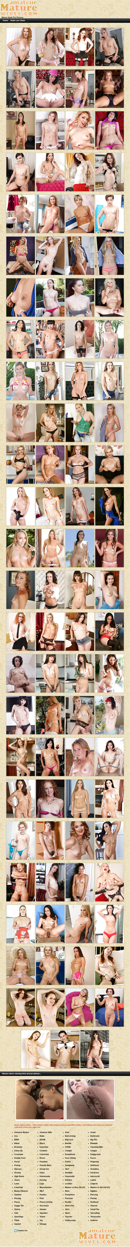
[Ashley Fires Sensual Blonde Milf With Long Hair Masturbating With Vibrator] (79, 254)
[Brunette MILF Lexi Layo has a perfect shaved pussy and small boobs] (50, 588)
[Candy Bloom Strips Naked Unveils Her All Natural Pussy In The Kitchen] (50, 129)
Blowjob (94, 1143)
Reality (68, 1202)
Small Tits (94, 1209)
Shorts (17, 1209)
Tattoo (42, 1217)
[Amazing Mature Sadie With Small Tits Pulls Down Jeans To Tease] (109, 379)
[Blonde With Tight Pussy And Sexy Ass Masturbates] (20, 212)
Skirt (67, 1209)
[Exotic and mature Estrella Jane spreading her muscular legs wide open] (50, 755)
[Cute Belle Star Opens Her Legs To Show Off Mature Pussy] (109, 171)
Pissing (17, 1198)
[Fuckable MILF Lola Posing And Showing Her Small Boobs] (20, 797)
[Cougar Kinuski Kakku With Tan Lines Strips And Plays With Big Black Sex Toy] (79, 463)
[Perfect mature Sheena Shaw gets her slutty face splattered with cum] (50, 505)
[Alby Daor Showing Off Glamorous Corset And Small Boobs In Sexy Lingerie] (79, 379)
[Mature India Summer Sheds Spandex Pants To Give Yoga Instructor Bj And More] (109, 922)
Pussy (17, 1202)
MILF (42, 1191)
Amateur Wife (46, 1132)
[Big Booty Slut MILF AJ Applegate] (20, 505)
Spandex (44, 1213)
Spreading (95, 1213)
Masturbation (46, 1187)
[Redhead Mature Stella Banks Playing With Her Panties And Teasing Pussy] (109, 1006)
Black (42, 1143)
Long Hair (18, 1187)
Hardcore (94, 1173)
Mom (67, 1191)
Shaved (93, 1206)
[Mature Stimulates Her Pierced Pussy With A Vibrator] (109, 129)
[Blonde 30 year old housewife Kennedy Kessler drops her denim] (20, 254)
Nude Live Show (17, 20)
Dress (42, 1158)
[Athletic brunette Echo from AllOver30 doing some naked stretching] (50, 87)
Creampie (18, 1154)
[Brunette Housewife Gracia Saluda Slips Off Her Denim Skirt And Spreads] (20, 338)
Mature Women (21, 1191)
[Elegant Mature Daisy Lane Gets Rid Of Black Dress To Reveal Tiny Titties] (50, 421)
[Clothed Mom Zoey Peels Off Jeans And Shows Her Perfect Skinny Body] (50, 379)
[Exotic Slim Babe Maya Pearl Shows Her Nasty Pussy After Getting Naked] (109, 630)
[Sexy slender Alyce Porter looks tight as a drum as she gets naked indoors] (109, 714)
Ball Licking (70, 1136)
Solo (16, 1213)
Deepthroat (70, 1154)
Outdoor (18, 1195)
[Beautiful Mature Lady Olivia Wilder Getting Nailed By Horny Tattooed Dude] (94, 1048)
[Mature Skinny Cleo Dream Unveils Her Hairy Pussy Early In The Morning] (20, 672)
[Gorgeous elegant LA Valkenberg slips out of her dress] (50, 547)
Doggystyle (95, 1154)
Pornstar (69, 1198)
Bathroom (94, 1136)
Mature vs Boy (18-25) (75, 1187)
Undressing (70, 1220)
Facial (17, 1162)
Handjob (68, 1173)
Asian (93, 1132)
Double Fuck (20, 1158)
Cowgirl (68, 1151)
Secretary (44, 1206)
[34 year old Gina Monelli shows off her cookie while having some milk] (79, 129)
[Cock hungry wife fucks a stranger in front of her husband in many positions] (109, 212)
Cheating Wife (96, 1147)
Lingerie (94, 1184)
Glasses (18, 1169)
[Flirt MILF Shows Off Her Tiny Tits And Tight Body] (50, 672)
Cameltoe (44, 1147)
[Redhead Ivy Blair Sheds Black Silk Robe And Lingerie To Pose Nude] (109, 964)
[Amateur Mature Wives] (18, 15)
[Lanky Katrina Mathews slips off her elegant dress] (79, 714)
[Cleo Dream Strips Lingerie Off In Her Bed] (79, 338)
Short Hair (69, 1206)
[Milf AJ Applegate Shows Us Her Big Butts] (20, 547)
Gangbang (69, 1165)
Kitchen (68, 1180)
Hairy (42, 1173)
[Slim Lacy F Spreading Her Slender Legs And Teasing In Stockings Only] (20, 45)
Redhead (94, 1202)
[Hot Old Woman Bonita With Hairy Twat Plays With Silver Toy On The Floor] (79, 1006)
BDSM (42, 1140)
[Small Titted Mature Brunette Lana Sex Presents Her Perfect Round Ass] (35, 1048)
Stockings (18, 1217)
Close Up (18, 1151)
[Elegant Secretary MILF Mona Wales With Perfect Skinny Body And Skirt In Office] (50, 254)
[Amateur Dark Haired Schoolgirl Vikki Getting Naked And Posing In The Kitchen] (65, 1048)
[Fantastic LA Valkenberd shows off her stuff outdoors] (50, 714)
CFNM (68, 1147)
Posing (93, 1198)
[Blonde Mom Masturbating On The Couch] (109, 296)
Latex (16, 1184)
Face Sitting (70, 1158)
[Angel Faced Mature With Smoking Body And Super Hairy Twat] (50, 839)
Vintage (43, 1224)
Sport (67, 1213)
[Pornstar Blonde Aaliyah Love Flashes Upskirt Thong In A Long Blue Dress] (79, 922)
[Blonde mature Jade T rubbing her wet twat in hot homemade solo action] (109, 463)
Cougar (93, 1151)
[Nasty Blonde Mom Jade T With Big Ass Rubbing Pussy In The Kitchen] (20, 463)
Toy (41, 1220)
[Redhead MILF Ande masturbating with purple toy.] (50, 797)
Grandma (94, 1169)
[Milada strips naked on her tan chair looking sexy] (20, 714)
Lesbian (68, 1184)
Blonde (68, 1143)
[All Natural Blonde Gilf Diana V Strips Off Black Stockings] (20, 421)
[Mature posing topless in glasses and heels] (20, 630)
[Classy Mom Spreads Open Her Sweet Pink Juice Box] (79, 45)
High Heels (19, 1176)
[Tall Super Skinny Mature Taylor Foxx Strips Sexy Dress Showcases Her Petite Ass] (79, 588)
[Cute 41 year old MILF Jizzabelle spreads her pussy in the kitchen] (79, 87)
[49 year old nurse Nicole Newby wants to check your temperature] (109, 547)
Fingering (94, 1162)
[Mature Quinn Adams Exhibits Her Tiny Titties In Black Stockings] (79, 505)
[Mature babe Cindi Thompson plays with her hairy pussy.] (20, 588)
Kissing (43, 1180)
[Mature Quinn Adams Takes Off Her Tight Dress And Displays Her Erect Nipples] (79, 839)
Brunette (18, 1147)
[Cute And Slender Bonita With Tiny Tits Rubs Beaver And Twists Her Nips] (50, 463)
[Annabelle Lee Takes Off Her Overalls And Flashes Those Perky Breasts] (50, 296)
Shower (43, 1209)
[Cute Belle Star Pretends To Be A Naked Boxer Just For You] (50, 45)
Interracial (95, 1176)
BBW (16, 1140)
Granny (17, 1173)
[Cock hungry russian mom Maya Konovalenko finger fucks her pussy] (50, 212)
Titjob (16, 1220)
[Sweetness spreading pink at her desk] (20, 171)
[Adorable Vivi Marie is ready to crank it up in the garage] (50, 338)
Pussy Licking (46, 1202)
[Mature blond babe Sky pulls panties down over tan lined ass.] (79, 755)
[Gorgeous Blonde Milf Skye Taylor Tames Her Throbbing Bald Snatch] (50, 630)
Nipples (93, 1191)
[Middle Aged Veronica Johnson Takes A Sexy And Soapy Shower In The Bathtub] (79, 881)
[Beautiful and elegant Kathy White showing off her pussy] (109, 45)
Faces (93, 1158)
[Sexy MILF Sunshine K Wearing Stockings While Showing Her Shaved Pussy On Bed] (20, 964)
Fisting (17, 1165)
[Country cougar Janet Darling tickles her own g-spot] (79, 212)
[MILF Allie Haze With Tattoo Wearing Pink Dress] (109, 672)
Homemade (45, 1176)
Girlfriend (94, 1165)
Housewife (70, 1176)
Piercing (94, 1195)
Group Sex (44, 1169)
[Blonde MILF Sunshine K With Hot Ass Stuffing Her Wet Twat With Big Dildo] (109, 421)
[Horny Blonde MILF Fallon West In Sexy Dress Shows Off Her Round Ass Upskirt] (20, 922)
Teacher (68, 1217)
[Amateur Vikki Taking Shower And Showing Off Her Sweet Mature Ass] (109, 588)
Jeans (17, 1180)
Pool (42, 1198)
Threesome (95, 1217)
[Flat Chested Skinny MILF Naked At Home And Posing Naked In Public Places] (109, 839)
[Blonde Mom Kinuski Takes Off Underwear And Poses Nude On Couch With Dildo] (79, 797)
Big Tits (93, 1140)
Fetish (68, 1162)
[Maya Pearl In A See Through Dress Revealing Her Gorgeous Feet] (50, 922)
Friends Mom (45, 1165)
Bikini (16, 1143)
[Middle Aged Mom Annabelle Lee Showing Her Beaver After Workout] (20, 1006)
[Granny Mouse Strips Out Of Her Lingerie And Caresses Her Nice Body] (109, 881)
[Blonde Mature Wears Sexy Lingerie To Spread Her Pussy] (109, 87)
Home (5, 20)
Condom (43, 1151)
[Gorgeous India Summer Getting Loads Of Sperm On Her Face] (109, 797)
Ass (16, 1136)
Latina (93, 1180)
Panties (43, 1195)
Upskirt (17, 1224)
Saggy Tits (19, 1206)
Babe (42, 1136)
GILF (67, 1169)
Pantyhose (70, 1195)
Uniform (94, 1220)
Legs (42, 1184)
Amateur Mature (21, 1132)
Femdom (44, 1162)
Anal (67, 1132)
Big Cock (69, 1140)
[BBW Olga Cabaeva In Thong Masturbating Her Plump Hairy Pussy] (79, 421)
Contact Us (22, 1230)
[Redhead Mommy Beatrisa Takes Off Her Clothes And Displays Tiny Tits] (109, 755)
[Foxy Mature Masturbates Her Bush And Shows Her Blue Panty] (20, 839)
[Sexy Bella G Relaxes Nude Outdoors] (79, 547)
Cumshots (44, 1154)
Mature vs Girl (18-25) (100, 1187)
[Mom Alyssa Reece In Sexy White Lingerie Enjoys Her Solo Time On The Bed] (79, 964)
